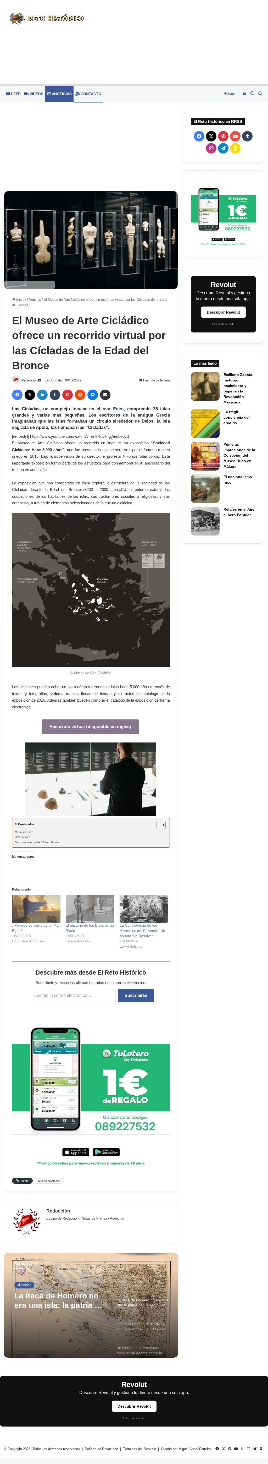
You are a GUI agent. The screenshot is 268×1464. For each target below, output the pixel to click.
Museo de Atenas (49, 1180)
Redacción (29, 380)
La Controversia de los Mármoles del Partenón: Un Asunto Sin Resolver (142, 930)
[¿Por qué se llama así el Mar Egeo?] (36, 909)
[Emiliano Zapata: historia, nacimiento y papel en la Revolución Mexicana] (205, 386)
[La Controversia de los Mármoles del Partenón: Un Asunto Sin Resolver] (144, 909)
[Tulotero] (223, 213)
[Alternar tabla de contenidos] (158, 825)
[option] (91, 1305)
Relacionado (22, 836)
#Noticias (61, 94)
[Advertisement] (178, 42)
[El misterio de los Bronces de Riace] (90, 909)
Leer (15, 94)
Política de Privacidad (102, 1449)
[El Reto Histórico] (44, 18)
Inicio (19, 300)
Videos (36, 94)
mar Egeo (113, 408)
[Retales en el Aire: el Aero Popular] (205, 521)
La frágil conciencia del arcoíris (237, 417)
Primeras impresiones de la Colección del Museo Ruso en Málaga (239, 455)
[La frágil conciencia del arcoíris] (205, 423)
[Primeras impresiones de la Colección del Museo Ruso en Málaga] (205, 456)
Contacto (90, 94)
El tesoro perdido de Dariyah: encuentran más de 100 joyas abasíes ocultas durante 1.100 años (59, 1300)
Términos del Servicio (140, 1449)
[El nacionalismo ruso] (205, 488)
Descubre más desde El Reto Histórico (38, 842)
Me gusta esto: (24, 832)
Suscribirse (136, 995)
